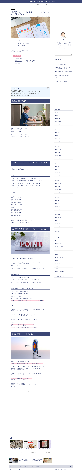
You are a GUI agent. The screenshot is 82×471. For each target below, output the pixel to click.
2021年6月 (58, 228)
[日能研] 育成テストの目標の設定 (20, 95)
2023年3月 (58, 175)
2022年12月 (58, 183)
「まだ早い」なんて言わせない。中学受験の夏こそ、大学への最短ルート (64, 64)
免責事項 (20, 469)
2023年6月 (58, 166)
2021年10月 (58, 217)
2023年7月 (58, 163)
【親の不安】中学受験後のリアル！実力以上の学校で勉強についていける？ (64, 68)
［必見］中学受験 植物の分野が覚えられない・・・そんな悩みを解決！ (64, 81)
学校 (57, 254)
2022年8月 (58, 194)
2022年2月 (58, 211)
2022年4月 (58, 206)
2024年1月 (58, 146)
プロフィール (39, 4)
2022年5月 (58, 203)
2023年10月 (58, 155)
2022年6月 (58, 200)
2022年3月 (58, 209)
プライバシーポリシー (13, 469)
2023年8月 (58, 160)
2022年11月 (58, 186)
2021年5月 (58, 231)
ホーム (33, 4)
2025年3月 (58, 115)
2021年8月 (58, 223)
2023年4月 (58, 172)
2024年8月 (58, 126)
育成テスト (58, 260)
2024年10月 (58, 121)
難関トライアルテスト (60, 271)
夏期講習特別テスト (60, 251)
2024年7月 (58, 129)
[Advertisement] (30, 77)
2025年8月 (58, 112)
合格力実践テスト (59, 246)
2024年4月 (58, 138)
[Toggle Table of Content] (47, 88)
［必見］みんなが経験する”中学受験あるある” (64, 76)
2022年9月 (58, 192)
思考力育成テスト (59, 257)
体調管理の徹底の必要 (18, 90)
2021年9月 (58, 220)
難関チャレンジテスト (60, 268)
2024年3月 (58, 141)
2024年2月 (58, 143)
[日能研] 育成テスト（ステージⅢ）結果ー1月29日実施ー (27, 91)
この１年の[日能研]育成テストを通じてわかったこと (25, 93)
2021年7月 (58, 226)
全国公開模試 (58, 243)
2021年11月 (58, 214)
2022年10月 (58, 189)
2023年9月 (58, 158)
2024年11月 (58, 118)
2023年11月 (58, 152)
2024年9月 (58, 124)
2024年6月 (58, 132)
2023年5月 (58, 169)
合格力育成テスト (59, 249)
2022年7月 (58, 197)
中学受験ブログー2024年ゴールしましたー (41, 1)
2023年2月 (58, 177)
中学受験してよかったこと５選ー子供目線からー (64, 72)
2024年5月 (58, 135)
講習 (57, 266)
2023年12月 (58, 149)
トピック (58, 240)
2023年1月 (58, 180)
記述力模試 (58, 263)
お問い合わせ (47, 4)
